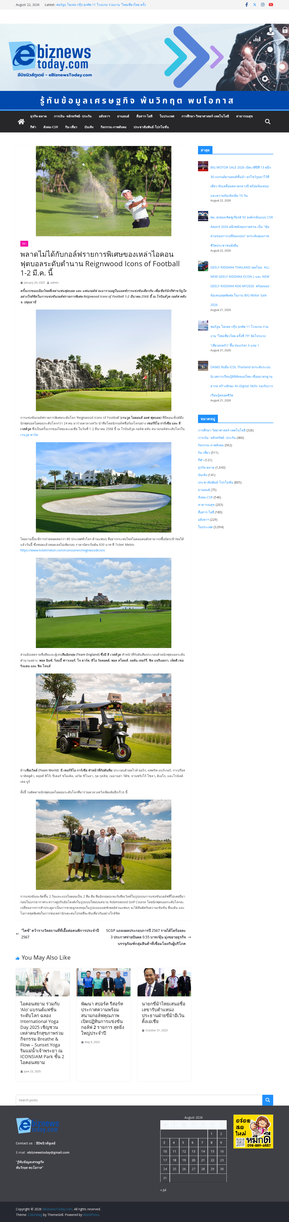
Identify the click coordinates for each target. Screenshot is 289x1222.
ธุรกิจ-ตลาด (38, 116)
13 (193, 1151)
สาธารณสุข (244, 116)
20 (193, 1160)
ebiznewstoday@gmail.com (48, 1152)
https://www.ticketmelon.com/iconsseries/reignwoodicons (62, 550)
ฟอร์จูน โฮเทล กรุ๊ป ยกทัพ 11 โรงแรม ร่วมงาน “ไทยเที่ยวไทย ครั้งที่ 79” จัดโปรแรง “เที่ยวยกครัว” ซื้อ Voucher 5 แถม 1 (239, 335)
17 (165, 1160)
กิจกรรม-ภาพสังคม (113, 127)
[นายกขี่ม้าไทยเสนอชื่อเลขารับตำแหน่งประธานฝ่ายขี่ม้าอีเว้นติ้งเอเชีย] (164, 971)
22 (212, 1160)
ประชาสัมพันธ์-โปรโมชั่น (151, 127)
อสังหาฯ (104, 116)
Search (267, 1100)
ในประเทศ (167, 116)
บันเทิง (88, 127)
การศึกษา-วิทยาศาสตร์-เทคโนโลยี (205, 116)
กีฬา (33, 127)
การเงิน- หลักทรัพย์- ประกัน (73, 116)
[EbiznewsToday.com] (144, 26)
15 (212, 1151)
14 (203, 1151)
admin (54, 283)
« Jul (163, 1190)
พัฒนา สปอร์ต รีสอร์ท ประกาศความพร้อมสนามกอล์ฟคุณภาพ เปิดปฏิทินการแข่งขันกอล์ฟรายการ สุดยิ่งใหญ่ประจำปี (102, 1018)
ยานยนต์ (123, 116)
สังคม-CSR (50, 127)
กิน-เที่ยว (71, 127)
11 (174, 1151)
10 (165, 1151)
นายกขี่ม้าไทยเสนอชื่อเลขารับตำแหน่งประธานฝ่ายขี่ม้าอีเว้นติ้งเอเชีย (163, 1012)
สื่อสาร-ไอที (144, 116)
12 (184, 1151)
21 (203, 1160)
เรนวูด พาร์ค (29, 435)
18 (174, 1160)
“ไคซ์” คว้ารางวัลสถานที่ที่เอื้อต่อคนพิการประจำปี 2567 (60, 934)
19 (184, 1160)
